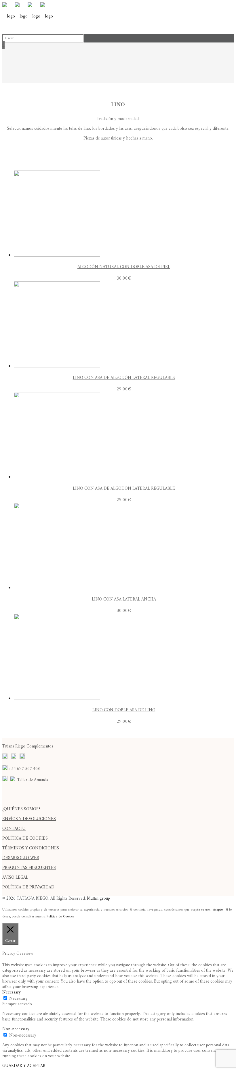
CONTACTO (14, 829)
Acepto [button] (218, 910)
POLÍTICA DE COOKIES (25, 839)
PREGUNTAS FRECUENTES (29, 868)
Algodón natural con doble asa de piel (123, 267)
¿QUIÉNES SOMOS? (21, 809)
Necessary (18, 999)
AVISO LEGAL (15, 878)
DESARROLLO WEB (20, 858)
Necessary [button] (11, 992)
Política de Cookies (60, 917)
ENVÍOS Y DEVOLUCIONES (29, 819)
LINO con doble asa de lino (123, 710)
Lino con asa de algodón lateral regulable (124, 378)
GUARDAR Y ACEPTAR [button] (23, 1066)
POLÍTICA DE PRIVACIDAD (28, 887)
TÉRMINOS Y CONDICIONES (30, 848)
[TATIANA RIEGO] (27, 16)
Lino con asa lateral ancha (124, 599)
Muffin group (98, 898)
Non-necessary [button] (15, 1029)
